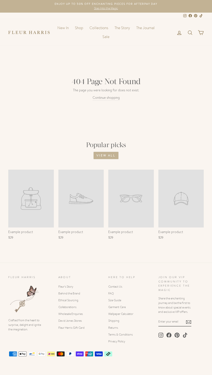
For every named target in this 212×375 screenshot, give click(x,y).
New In (63, 28)
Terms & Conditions (120, 335)
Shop (79, 28)
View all (106, 155)
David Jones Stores (70, 321)
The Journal (145, 28)
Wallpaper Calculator (120, 314)
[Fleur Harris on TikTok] (185, 335)
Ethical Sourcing (68, 300)
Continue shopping (106, 97)
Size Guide (114, 300)
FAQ (111, 293)
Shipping (113, 321)
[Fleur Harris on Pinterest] (177, 335)
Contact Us (115, 287)
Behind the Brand (69, 293)
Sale (106, 36)
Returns (113, 328)
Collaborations (67, 307)
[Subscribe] (188, 322)
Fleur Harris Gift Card (71, 328)
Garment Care (117, 307)
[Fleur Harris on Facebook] (168, 335)
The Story (122, 28)
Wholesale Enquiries (70, 314)
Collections (98, 28)
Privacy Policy (116, 341)
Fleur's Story (65, 287)
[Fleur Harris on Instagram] (160, 335)
